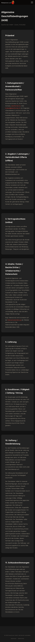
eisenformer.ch (16, 106)
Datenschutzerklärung (14, 320)
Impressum (13, 638)
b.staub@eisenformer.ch (12, 108)
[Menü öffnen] (32, 2)
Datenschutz (21, 638)
